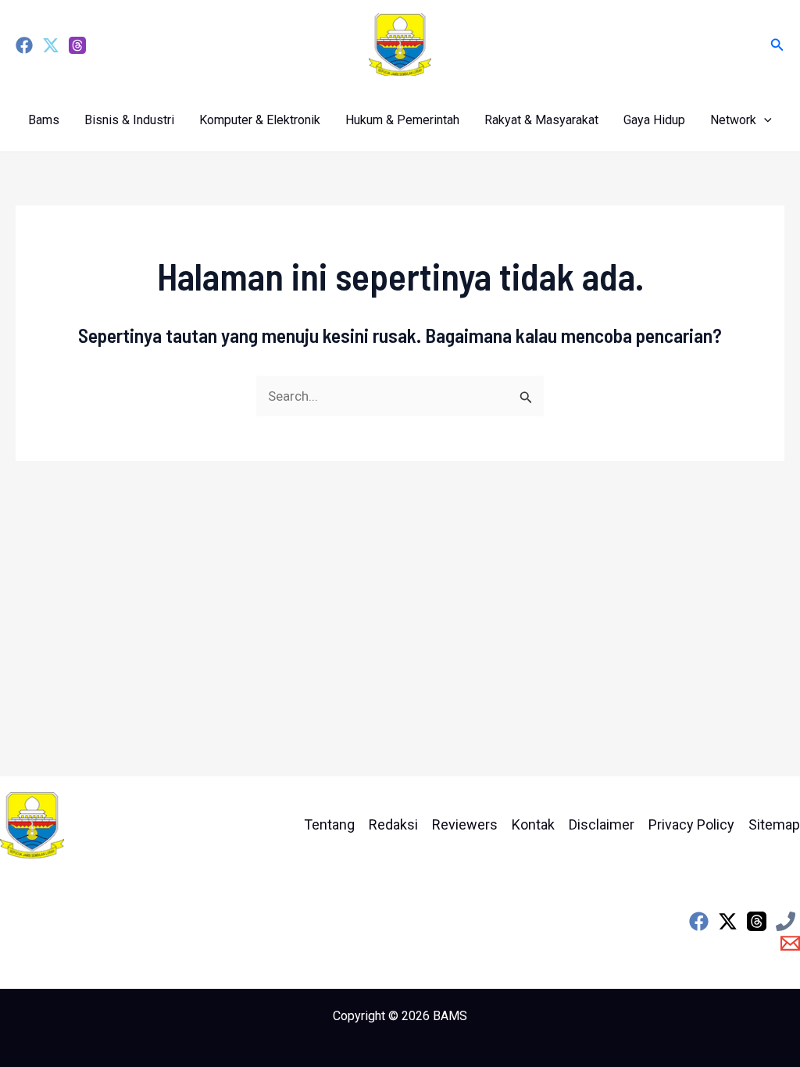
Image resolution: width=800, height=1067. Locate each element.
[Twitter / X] (728, 921)
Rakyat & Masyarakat (541, 119)
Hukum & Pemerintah (402, 119)
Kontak (533, 824)
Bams (43, 119)
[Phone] (785, 921)
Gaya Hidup (654, 119)
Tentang (329, 824)
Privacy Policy (691, 824)
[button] (777, 45)
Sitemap (774, 824)
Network (733, 119)
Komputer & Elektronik (259, 119)
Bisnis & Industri (129, 119)
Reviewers (465, 824)
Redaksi (393, 824)
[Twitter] (50, 45)
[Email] (790, 943)
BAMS (450, 1015)
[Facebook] (24, 45)
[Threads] (77, 45)
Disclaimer (601, 824)
